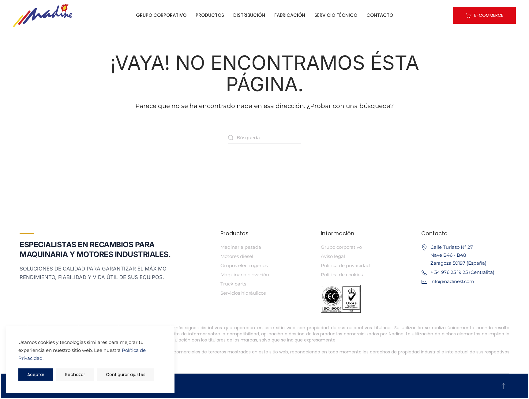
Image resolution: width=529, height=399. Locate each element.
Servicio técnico (335, 15)
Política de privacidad (345, 265)
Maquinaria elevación (244, 275)
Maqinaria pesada (240, 247)
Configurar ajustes (125, 374)
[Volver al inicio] (42, 15)
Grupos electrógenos (244, 265)
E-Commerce (488, 15)
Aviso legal (333, 256)
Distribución (249, 15)
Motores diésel (236, 256)
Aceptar (35, 374)
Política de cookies (342, 275)
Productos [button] (210, 15)
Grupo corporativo (161, 15)
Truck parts (233, 284)
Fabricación (289, 15)
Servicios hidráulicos (243, 293)
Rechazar (75, 374)
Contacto (379, 15)
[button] (503, 386)
